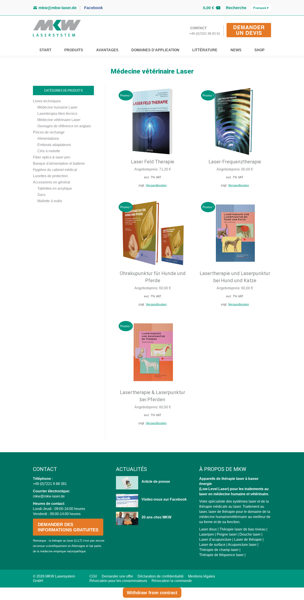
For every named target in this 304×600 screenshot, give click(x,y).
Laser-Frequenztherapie (235, 161)
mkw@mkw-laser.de (58, 8)
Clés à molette (48, 151)
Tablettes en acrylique (54, 188)
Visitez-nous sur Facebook (164, 499)
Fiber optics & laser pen (51, 157)
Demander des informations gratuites (68, 527)
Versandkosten (156, 185)
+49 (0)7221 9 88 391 (50, 484)
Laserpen (206, 534)
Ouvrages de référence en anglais (64, 126)
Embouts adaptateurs (54, 145)
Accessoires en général (51, 182)
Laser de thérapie (248, 539)
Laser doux (208, 529)
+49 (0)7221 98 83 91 (204, 33)
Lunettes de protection (50, 176)
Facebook (93, 8)
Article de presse (156, 481)
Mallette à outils (49, 201)
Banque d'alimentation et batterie (59, 163)
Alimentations (48, 138)
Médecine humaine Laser (57, 107)
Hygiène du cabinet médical (55, 170)
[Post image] (127, 482)
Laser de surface (212, 545)
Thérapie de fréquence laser (221, 555)
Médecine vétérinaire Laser (58, 120)
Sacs (41, 195)
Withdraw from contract (152, 592)
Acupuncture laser (242, 545)
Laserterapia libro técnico (57, 113)
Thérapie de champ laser (219, 550)
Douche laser (250, 534)
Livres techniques (47, 101)
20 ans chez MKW (156, 517)
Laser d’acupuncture (215, 539)
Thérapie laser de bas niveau (242, 529)
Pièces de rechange (49, 132)
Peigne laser (227, 534)
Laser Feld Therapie (152, 161)
